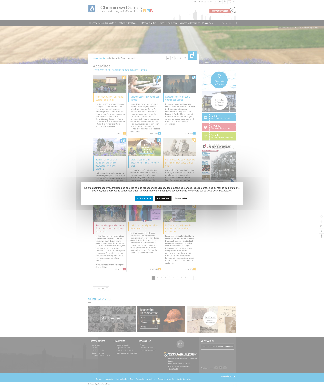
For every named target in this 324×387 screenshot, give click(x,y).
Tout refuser (163, 198)
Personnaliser (181, 198)
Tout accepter (145, 198)
